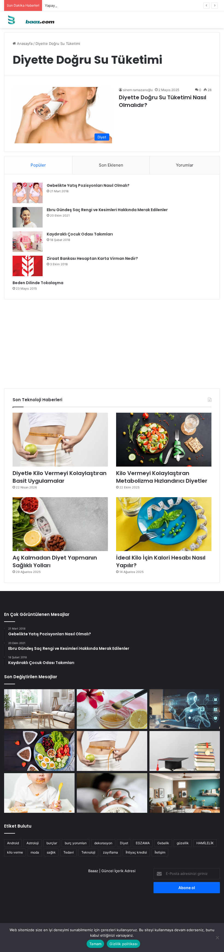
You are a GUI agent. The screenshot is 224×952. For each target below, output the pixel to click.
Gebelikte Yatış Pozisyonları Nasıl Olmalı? (88, 185)
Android (13, 843)
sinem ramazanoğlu (138, 90)
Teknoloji (88, 852)
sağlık (51, 852)
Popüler (38, 165)
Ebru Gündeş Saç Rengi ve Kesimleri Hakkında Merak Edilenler (107, 209)
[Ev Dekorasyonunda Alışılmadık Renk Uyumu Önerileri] (184, 793)
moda (35, 852)
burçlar (51, 843)
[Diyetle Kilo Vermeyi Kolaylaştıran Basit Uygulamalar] (60, 440)
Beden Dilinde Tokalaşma (38, 283)
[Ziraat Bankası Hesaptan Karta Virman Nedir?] (28, 266)
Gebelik (163, 843)
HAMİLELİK (205, 843)
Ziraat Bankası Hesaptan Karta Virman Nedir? (92, 258)
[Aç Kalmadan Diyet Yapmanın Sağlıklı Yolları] (60, 524)
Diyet (124, 843)
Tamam (95, 944)
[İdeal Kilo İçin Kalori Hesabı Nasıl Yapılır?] (163, 524)
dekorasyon (103, 843)
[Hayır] (217, 937)
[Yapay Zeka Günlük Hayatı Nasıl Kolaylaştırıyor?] (184, 709)
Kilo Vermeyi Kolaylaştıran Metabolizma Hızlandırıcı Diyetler (161, 477)
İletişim (160, 852)
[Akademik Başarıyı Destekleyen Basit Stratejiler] (184, 751)
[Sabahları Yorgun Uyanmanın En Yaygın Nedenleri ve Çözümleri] (112, 793)
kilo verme (15, 852)
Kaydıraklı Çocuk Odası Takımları (80, 234)
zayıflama (110, 852)
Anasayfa (24, 43)
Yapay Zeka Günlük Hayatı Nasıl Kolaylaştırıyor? (85, 5)
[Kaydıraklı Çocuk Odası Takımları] (28, 241)
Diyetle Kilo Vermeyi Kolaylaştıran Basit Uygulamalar (60, 477)
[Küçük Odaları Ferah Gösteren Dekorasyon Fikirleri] (39, 709)
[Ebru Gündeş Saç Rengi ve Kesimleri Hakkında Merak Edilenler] (28, 217)
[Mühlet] (30, 19)
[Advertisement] (112, 342)
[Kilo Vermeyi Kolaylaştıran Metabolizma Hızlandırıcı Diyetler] (163, 440)
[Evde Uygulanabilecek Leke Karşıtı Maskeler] (112, 709)
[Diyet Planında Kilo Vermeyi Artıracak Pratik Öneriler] (39, 751)
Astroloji (32, 843)
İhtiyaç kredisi (136, 852)
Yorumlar (184, 165)
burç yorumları (76, 843)
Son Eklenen (111, 165)
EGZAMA (143, 843)
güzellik (183, 843)
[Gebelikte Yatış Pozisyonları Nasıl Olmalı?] (28, 193)
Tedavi (68, 852)
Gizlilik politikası (123, 944)
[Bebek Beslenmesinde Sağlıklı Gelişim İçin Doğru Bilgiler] (39, 793)
